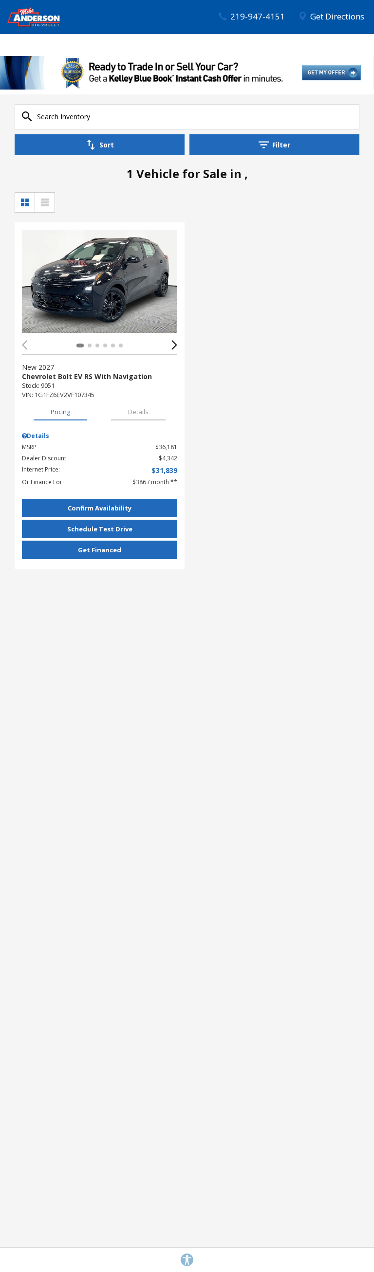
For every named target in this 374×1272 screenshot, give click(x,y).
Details (138, 411)
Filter (281, 144)
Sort (106, 144)
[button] (174, 344)
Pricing (60, 411)
